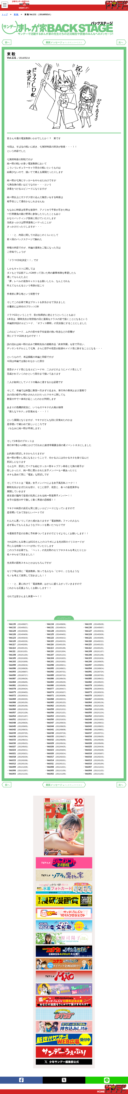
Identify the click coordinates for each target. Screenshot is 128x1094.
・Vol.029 (56, 743)
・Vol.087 (18, 678)
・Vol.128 (56, 631)
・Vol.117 (18, 644)
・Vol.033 (18, 740)
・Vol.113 (56, 648)
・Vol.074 (56, 692)
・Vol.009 (18, 767)
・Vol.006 (18, 770)
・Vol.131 (56, 627)
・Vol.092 (56, 672)
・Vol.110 (56, 651)
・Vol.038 (56, 733)
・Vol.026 (56, 746)
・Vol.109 (94, 651)
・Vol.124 (94, 634)
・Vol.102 (18, 661)
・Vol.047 (56, 723)
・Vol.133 (94, 624)
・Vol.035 (56, 736)
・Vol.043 (94, 726)
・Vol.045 (18, 726)
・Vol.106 (94, 655)
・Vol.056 (56, 712)
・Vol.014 (56, 760)
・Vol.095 (56, 668)
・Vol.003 (18, 774)
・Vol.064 (94, 702)
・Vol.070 (94, 695)
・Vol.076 (94, 689)
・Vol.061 (94, 706)
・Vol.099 (18, 665)
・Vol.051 (18, 719)
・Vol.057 (18, 712)
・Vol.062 (56, 706)
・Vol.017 (56, 757)
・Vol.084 (18, 682)
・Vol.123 (18, 638)
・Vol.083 (56, 682)
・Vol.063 (18, 706)
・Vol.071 (56, 695)
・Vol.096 (18, 668)
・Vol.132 (18, 627)
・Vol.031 (94, 740)
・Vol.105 (18, 658)
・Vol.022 (94, 750)
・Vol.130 (94, 627)
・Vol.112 (94, 648)
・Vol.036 (18, 736)
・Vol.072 (18, 695)
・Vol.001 (94, 774)
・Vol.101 (56, 661)
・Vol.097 (94, 665)
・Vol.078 (18, 689)
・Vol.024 (18, 750)
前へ (7, 42)
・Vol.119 (56, 641)
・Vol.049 (94, 719)
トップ (5, 14)
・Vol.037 (94, 733)
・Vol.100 (94, 661)
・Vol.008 (56, 767)
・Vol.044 (56, 726)
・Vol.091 (94, 672)
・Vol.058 (94, 709)
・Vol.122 (56, 638)
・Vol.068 (56, 699)
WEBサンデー (116, 5)
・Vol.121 (94, 638)
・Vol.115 (94, 644)
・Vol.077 (56, 689)
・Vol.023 (56, 750)
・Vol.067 (94, 699)
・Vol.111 (18, 651)
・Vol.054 (18, 716)
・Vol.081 (18, 685)
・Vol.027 (18, 746)
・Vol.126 (18, 634)
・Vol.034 (94, 736)
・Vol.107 (56, 655)
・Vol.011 (56, 763)
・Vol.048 (18, 723)
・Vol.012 (18, 763)
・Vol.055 (94, 712)
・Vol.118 (94, 641)
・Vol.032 (56, 740)
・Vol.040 (94, 729)
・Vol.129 (18, 631)
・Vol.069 (18, 699)
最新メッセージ (64, 42)
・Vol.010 (94, 763)
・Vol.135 (18, 624)
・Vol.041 (56, 729)
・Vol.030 (18, 743)
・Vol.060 (18, 709)
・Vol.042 (18, 729)
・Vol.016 (94, 757)
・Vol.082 (94, 682)
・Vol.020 (56, 753)
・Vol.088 (94, 675)
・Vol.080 (56, 685)
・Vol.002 (56, 774)
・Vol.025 (94, 746)
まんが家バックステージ (58, 27)
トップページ (111, 1088)
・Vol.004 (94, 770)
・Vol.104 (56, 658)
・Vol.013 (94, 760)
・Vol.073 (94, 692)
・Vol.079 (94, 685)
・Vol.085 (94, 678)
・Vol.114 (18, 648)
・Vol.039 (18, 733)
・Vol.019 (94, 753)
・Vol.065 (56, 702)
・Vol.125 (56, 634)
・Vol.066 (18, 702)
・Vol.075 (18, 692)
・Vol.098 (56, 665)
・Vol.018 (18, 757)
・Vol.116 (56, 644)
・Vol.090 (18, 675)
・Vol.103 (94, 658)
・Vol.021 (18, 753)
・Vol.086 (56, 678)
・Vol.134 (56, 624)
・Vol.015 (18, 760)
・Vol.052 (94, 716)
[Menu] (4, 5)
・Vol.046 (94, 723)
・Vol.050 (56, 719)
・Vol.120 (18, 641)
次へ (120, 42)
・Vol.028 (94, 743)
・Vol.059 (56, 709)
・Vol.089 (56, 675)
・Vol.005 (56, 770)
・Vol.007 (94, 767)
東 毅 (16, 14)
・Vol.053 (56, 716)
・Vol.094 (94, 668)
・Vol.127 (94, 631)
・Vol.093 (18, 672)
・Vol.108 (18, 655)
